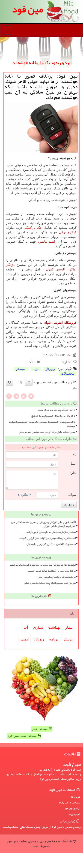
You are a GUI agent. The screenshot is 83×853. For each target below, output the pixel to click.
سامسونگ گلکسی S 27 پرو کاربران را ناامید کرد (51, 544)
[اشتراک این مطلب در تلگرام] (24, 396)
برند (35, 369)
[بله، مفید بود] (29, 382)
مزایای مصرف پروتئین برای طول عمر (56, 409)
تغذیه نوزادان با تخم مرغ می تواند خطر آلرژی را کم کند (47, 538)
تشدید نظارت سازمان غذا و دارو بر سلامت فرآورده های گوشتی (43, 565)
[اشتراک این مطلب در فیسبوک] (9, 396)
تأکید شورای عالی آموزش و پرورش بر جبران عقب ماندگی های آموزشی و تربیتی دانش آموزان (43, 524)
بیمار (68, 627)
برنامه (53, 639)
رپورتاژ (50, 369)
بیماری (38, 627)
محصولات (67, 373)
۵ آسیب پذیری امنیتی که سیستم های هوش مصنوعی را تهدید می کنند (42, 423)
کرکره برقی (68, 232)
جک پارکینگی (33, 227)
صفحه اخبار (40, 729)
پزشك (67, 639)
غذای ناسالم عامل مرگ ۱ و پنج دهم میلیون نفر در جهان (47, 432)
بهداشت (54, 627)
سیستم (21, 369)
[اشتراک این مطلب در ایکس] (31, 396)
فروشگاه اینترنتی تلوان (60, 322)
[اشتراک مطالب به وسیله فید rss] (16, 396)
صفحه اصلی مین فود (23, 735)
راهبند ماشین (47, 241)
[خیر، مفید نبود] (9, 382)
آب (26, 627)
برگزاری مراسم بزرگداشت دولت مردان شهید (52, 571)
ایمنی (25, 639)
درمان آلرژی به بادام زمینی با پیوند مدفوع (53, 415)
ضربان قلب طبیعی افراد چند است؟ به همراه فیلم (50, 583)
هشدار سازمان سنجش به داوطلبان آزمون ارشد (51, 532)
